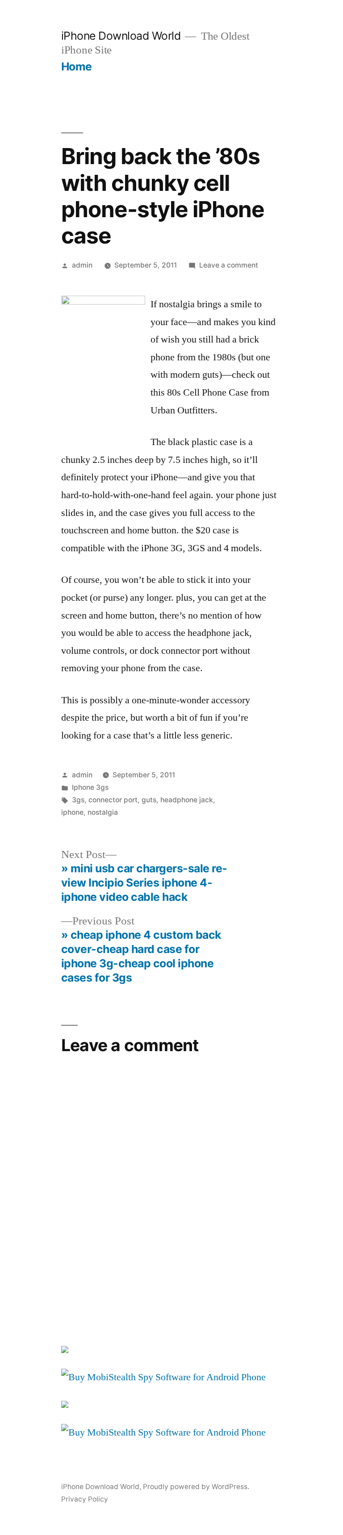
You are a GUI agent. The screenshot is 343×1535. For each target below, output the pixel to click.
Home (76, 66)
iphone (72, 812)
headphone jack (186, 800)
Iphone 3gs (90, 787)
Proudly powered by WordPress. (196, 1486)
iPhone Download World (121, 35)
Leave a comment (228, 265)
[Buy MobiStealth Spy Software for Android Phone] (163, 1377)
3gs (78, 800)
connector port (113, 800)
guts (149, 800)
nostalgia (103, 812)
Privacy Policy (84, 1499)
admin (82, 265)
